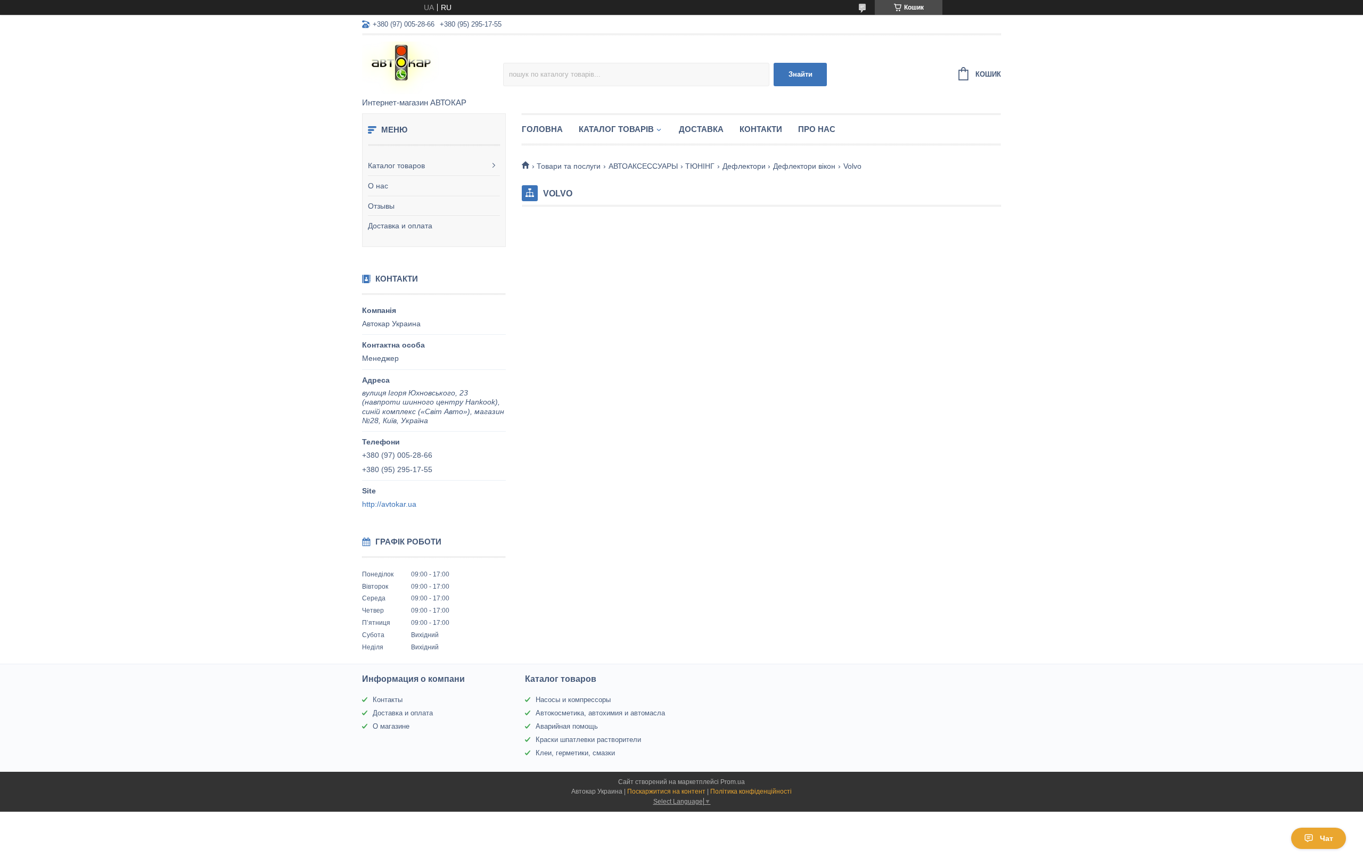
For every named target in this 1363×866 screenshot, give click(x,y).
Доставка (701, 129)
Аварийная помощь (567, 726)
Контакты (388, 700)
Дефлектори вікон (804, 166)
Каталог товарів (616, 129)
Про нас (816, 129)
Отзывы (381, 206)
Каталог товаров (396, 165)
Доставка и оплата (400, 225)
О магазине (391, 726)
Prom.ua (732, 782)
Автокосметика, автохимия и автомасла (600, 713)
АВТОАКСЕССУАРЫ (643, 166)
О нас (378, 186)
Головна (542, 129)
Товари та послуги (569, 166)
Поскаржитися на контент (666, 791)
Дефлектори (744, 166)
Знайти (800, 74)
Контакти (761, 129)
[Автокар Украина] (432, 67)
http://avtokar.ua (389, 504)
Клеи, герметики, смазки (575, 753)
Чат (1326, 838)
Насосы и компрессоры (573, 700)
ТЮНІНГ (700, 166)
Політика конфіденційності (751, 791)
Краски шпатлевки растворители (588, 740)
